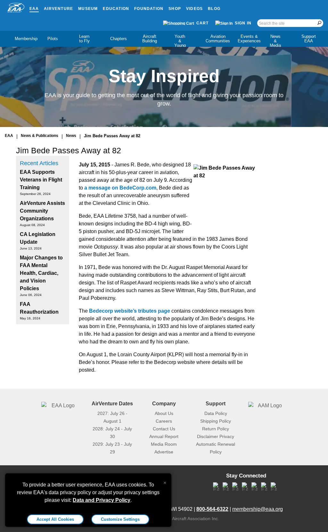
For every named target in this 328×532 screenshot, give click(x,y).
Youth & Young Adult (180, 43)
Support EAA (308, 38)
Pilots (52, 38)
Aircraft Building (149, 38)
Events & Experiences (249, 38)
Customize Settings (120, 519)
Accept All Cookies (55, 519)
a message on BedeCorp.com (120, 187)
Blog (214, 8)
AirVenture (58, 8)
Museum (88, 8)
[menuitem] (21, 39)
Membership (26, 38)
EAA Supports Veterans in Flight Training (41, 179)
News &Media (275, 41)
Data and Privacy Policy (101, 500)
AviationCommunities (218, 38)
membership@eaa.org (257, 509)
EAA (34, 8)
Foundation (148, 8)
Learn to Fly (84, 38)
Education (116, 8)
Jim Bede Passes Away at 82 (112, 135)
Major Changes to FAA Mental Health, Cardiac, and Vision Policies (41, 273)
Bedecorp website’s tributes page (129, 311)
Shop (174, 8)
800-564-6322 (212, 509)
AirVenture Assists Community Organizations (42, 210)
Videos (194, 8)
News (71, 135)
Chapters (118, 38)
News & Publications (39, 135)
